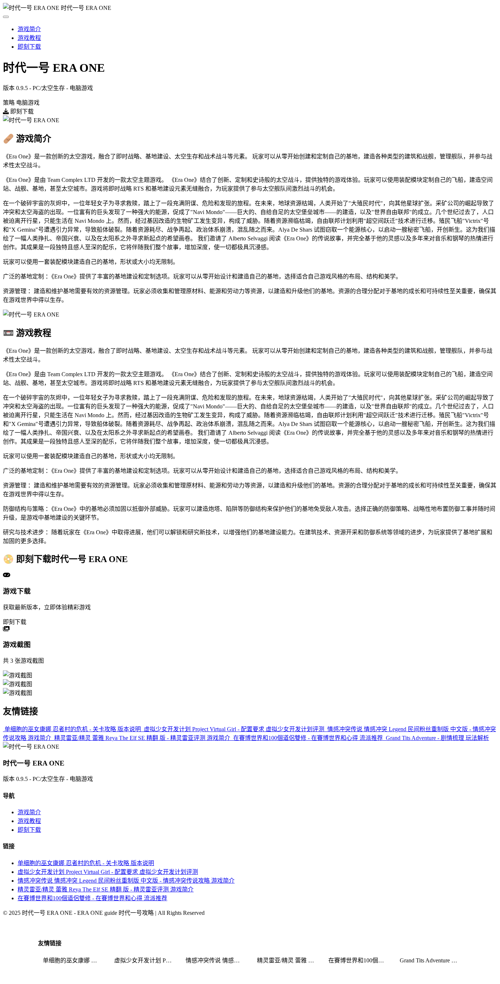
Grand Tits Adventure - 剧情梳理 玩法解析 (431, 960)
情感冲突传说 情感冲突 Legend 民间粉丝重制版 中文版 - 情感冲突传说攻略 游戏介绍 (217, 960)
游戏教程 (29, 38)
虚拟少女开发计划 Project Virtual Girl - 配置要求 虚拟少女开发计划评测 (108, 872)
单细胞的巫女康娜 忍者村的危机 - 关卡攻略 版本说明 (86, 863)
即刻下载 (29, 47)
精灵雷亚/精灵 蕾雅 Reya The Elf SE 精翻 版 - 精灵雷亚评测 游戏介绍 (288, 960)
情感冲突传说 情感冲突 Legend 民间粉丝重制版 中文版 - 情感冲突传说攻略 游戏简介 (126, 881)
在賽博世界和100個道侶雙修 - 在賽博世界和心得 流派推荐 (92, 898)
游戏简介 (29, 29)
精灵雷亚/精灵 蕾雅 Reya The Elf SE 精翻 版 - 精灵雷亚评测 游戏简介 (106, 889)
